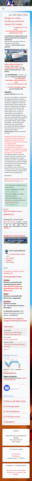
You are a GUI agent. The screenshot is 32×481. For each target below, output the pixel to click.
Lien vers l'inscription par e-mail (17, 84)
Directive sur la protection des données (16, 473)
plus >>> (6, 349)
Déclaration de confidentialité (16, 470)
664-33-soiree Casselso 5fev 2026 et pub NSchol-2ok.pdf (16, 180)
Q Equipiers (9, 421)
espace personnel (11, 202)
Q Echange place (12, 406)
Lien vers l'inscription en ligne (17, 87)
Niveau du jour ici (10, 373)
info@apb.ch (16, 456)
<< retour (5, 209)
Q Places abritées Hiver (15, 401)
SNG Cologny (10, 262)
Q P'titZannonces (12, 416)
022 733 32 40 (16, 454)
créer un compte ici (11, 191)
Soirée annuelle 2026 (10, 339)
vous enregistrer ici (11, 204)
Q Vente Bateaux (12, 411)
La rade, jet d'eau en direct (17, 254)
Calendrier (9, 326)
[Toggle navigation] (3, 8)
